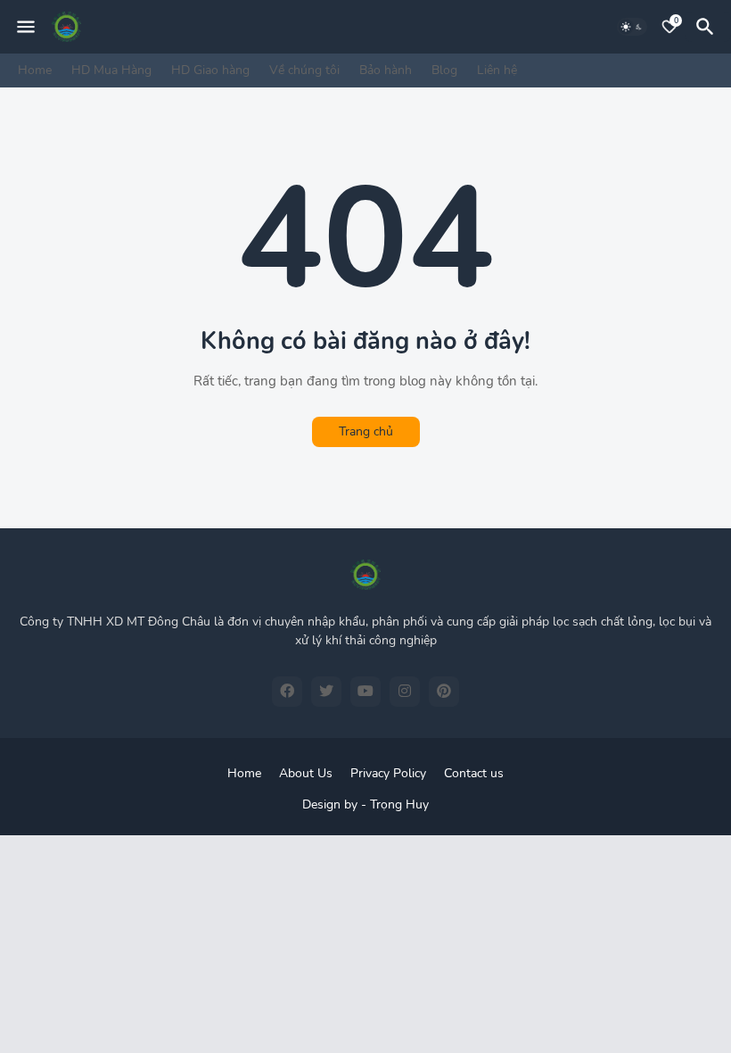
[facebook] (287, 691)
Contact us (474, 773)
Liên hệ (497, 70)
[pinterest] (444, 691)
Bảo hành (385, 70)
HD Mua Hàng (111, 70)
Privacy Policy (388, 773)
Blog (444, 70)
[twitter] (326, 691)
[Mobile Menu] (26, 27)
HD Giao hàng (210, 70)
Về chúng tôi (304, 70)
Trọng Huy (399, 804)
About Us (306, 773)
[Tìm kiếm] (708, 27)
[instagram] (405, 691)
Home (35, 70)
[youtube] (365, 691)
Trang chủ (366, 431)
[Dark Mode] (632, 27)
